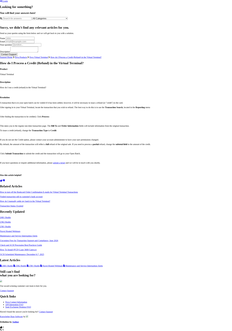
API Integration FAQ (14, 304)
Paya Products (21, 57)
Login (5, 1)
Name (2, 38)
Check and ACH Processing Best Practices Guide (21, 245)
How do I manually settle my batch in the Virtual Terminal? (25, 201)
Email (2, 41)
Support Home (6, 57)
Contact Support (7, 291)
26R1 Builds (5, 217)
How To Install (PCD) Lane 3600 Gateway (18, 250)
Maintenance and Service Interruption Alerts (18, 236)
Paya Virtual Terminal (38, 57)
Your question (6, 45)
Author (15, 322)
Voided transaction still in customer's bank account (21, 197)
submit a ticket (59, 163)
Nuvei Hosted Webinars (10, 231)
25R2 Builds (5, 222)
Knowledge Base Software (11, 316)
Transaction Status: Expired (11, 206)
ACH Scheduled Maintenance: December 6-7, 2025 (22, 254)
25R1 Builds (5, 226)
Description (5, 51)
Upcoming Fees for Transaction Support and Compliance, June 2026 (29, 240)
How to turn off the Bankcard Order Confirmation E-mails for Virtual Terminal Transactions (39, 192)
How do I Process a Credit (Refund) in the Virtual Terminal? (76, 57)
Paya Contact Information (16, 302)
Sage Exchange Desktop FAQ (18, 307)
